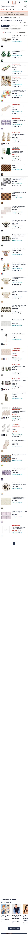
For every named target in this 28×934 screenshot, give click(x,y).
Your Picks (8, 9)
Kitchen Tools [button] (5, 28)
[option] (14, 13)
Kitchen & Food (8, 17)
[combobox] (12, 6)
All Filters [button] (8, 32)
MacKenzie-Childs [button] (16, 28)
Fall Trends (20, 9)
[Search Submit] (25, 6)
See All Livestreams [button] (14, 928)
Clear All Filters (23, 22)
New (14, 9)
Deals (2, 9)
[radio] (2, 46)
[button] (3, 3)
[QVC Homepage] (1, 18)
